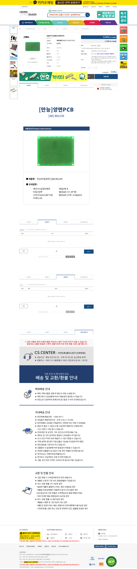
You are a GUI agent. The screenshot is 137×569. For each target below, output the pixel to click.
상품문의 (65, 85)
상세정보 (28, 85)
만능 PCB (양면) (85, 29)
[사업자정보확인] (45, 554)
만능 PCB (65, 29)
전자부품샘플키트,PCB (30, 29)
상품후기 (47, 85)
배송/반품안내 (84, 85)
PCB (45, 29)
